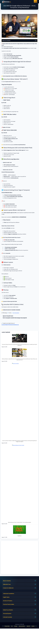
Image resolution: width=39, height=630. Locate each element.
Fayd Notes (19, 535)
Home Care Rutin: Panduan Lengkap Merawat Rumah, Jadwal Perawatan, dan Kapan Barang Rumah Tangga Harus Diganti (19, 441)
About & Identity (7, 580)
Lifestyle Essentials (7, 617)
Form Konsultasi (16, 312)
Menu (36, 1)
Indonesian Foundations (8, 593)
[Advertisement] (19, 557)
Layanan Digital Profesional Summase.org (10, 324)
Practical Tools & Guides (8, 604)
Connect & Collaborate (8, 588)
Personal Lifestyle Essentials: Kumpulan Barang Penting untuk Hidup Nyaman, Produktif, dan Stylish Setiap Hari (19, 345)
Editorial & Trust (7, 584)
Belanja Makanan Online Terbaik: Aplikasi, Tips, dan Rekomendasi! (19, 522)
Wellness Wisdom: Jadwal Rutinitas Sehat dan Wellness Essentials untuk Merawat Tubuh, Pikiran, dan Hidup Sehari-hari (19, 359)
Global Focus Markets (8, 610)
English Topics (6, 597)
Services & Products (7, 600)
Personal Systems (7, 613)
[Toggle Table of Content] (35, 40)
